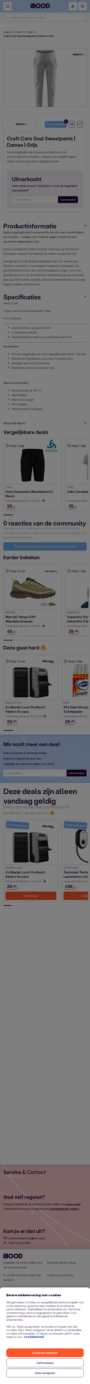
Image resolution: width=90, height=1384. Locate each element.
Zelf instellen (45, 1363)
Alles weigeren (45, 1373)
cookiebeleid (34, 1337)
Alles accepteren (44, 1353)
